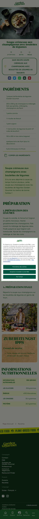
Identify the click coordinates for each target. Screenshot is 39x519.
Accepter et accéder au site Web (19, 271)
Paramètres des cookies (19, 266)
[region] (19, 259)
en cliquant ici (14, 258)
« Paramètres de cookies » (14, 259)
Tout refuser (19, 276)
